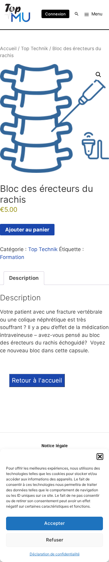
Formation (12, 257)
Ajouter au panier (27, 230)
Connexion (55, 13)
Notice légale (54, 445)
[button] (100, 457)
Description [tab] (24, 278)
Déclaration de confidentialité (55, 554)
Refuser (54, 540)
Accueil (8, 48)
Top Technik (34, 48)
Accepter (54, 523)
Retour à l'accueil (37, 380)
